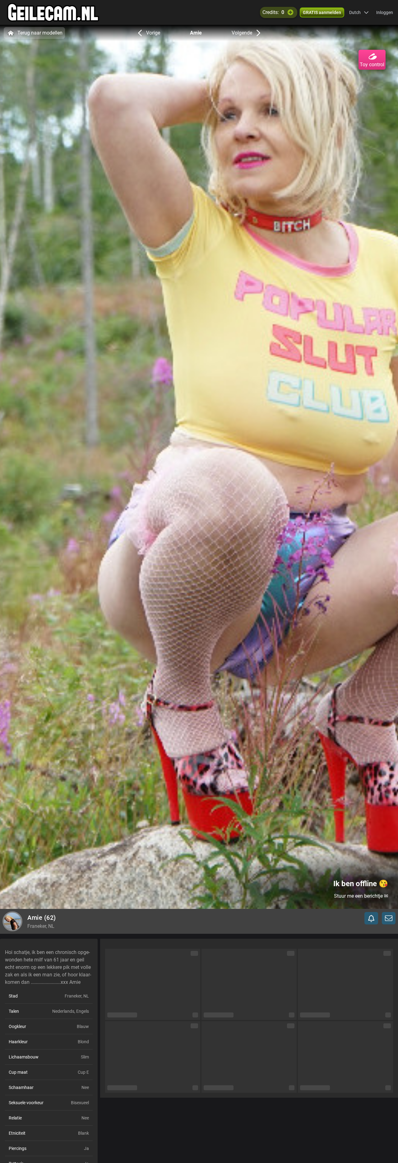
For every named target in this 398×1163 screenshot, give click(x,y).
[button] (359, 12)
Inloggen (384, 12)
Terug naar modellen (39, 33)
